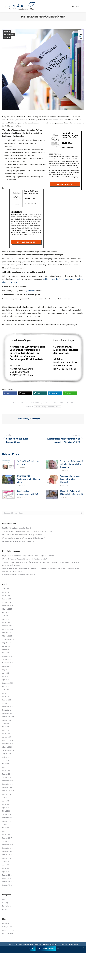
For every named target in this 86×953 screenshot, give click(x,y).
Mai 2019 (5, 764)
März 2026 (6, 595)
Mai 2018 (5, 804)
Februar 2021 (7, 700)
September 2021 (8, 683)
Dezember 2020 (7, 707)
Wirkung (7, 37)
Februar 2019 (7, 774)
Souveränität (50, 406)
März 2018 (6, 811)
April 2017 (5, 831)
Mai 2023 (5, 653)
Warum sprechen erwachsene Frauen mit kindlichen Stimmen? (71, 479)
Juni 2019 (5, 760)
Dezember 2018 (7, 781)
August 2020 (6, 720)
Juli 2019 (5, 757)
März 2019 (6, 771)
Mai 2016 (5, 868)
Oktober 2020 (7, 713)
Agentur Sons (30, 291)
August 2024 (6, 643)
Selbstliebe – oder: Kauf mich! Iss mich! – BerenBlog (20, 568)
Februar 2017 (7, 838)
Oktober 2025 (7, 609)
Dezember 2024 (7, 629)
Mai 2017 (5, 828)
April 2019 (5, 767)
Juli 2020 (5, 723)
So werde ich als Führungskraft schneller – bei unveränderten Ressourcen (71, 464)
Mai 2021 (5, 693)
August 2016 (6, 858)
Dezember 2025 (7, 606)
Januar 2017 (6, 841)
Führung (7, 31)
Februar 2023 (7, 656)
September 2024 (8, 639)
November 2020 (7, 710)
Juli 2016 (5, 861)
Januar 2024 (6, 646)
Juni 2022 (5, 673)
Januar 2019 (6, 777)
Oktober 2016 (7, 851)
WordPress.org (7, 933)
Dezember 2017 (7, 818)
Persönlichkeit (9, 34)
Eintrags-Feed (7, 927)
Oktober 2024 (7, 636)
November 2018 (7, 784)
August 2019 (6, 754)
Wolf (3, 559)
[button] (10, 393)
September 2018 (8, 791)
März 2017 (6, 834)
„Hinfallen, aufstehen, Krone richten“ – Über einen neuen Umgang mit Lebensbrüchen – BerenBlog (35, 562)
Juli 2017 (5, 824)
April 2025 (5, 619)
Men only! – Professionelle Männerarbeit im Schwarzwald (71, 492)
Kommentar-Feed (8, 930)
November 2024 (7, 632)
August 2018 (6, 794)
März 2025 (6, 622)
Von (50, 403)
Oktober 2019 (7, 747)
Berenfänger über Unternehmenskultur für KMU (27, 492)
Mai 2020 (5, 727)
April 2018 (5, 808)
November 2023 (7, 649)
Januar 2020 (6, 737)
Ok (32, 948)
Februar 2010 (7, 885)
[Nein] (83, 947)
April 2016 (5, 872)
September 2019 (8, 750)
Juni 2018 (5, 801)
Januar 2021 (6, 703)
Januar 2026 (6, 602)
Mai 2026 (5, 592)
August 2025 (6, 612)
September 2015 (8, 882)
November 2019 (7, 744)
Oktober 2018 (7, 787)
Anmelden (5, 923)
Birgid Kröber (6, 555)
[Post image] (8, 464)
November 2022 (7, 663)
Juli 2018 (5, 797)
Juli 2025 (5, 616)
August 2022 (6, 670)
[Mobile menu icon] (82, 5)
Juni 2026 (5, 589)
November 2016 (7, 848)
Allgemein (5, 899)
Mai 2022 (5, 676)
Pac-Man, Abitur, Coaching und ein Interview (28, 462)
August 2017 (6, 821)
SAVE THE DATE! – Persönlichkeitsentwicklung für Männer (28, 479)
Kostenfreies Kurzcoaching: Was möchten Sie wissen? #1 (27, 559)
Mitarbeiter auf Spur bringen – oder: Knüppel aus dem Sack (34, 555)
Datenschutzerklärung (46, 948)
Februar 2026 (7, 599)
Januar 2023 (6, 659)
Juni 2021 (5, 690)
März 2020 (6, 733)
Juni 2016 (5, 865)
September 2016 (8, 855)
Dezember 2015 (7, 878)
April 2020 (5, 730)
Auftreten (37, 406)
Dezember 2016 (7, 845)
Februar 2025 (7, 626)
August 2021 (6, 686)
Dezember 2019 (7, 740)
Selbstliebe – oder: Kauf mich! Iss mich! (22, 575)
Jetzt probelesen (68, 147)
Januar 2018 (6, 814)
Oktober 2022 (7, 666)
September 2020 (8, 717)
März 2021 (6, 696)
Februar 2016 (7, 875)
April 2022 (5, 680)
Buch (43, 406)
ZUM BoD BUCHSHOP (65, 184)
